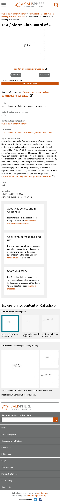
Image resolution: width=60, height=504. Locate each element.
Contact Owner (31, 83)
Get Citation (15, 75)
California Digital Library (36, 495)
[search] (56, 4)
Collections (6, 447)
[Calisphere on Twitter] (35, 500)
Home (3, 427)
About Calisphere (8, 434)
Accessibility (6, 480)
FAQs (3, 460)
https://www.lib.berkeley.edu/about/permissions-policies (26, 176)
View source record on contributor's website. (25, 94)
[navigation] (3, 4)
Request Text (44, 75)
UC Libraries (42, 493)
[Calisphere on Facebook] (40, 500)
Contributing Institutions (11, 441)
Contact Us (6, 487)
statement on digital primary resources (21, 222)
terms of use (12, 257)
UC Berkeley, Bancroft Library (14, 13)
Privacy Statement (9, 474)
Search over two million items (16, 415)
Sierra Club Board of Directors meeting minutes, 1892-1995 (26, 132)
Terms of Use (7, 467)
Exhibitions (6, 454)
